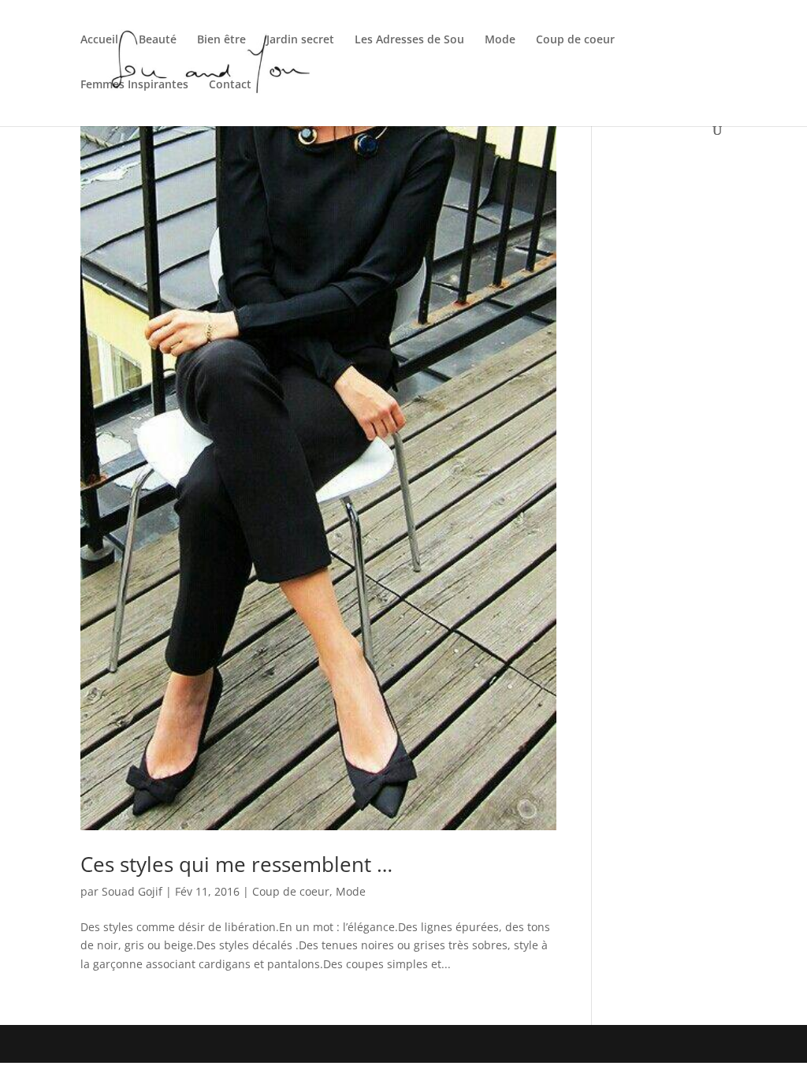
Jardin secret (300, 40)
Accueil (99, 40)
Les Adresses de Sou (409, 40)
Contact (230, 85)
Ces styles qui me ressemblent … (236, 864)
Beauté (158, 40)
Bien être (221, 40)
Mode (500, 40)
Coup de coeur (575, 40)
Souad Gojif (132, 891)
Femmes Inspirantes (134, 85)
